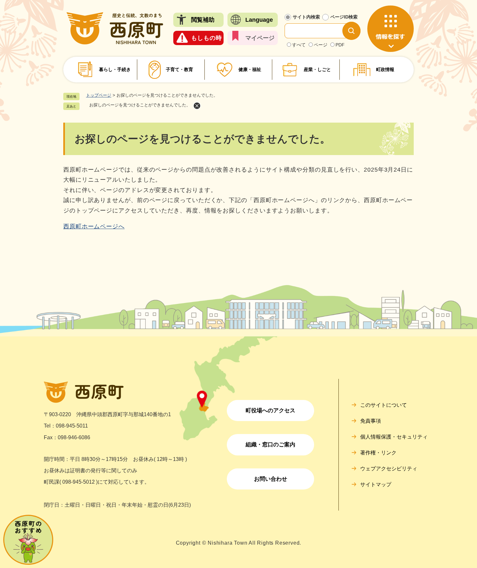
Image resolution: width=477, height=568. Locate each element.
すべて (299, 44)
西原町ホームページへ (94, 226)
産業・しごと (317, 69)
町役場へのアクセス (270, 410)
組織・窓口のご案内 (270, 444)
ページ (320, 44)
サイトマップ (375, 484)
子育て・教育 (179, 69)
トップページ (98, 95)
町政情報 (385, 69)
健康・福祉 (249, 69)
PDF (340, 44)
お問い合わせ (270, 479)
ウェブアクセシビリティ (388, 468)
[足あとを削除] (197, 106)
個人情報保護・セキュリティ (394, 437)
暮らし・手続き (115, 69)
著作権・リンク (378, 452)
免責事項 (370, 421)
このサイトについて (383, 405)
